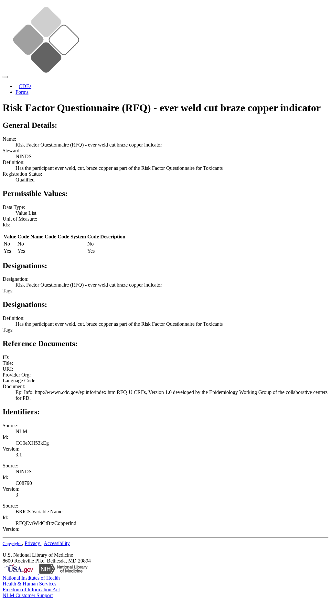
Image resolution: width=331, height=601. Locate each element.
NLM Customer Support (28, 595)
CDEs (25, 86)
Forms (22, 92)
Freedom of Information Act (31, 589)
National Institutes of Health (31, 578)
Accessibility (57, 543)
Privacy (33, 543)
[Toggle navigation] (5, 77)
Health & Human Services (29, 583)
